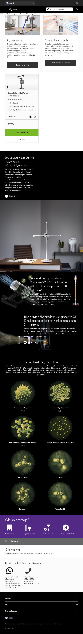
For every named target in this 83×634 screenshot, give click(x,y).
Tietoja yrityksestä (11, 611)
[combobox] (20, 3)
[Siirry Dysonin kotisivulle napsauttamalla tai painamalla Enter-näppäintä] (13, 10)
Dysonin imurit (14, 40)
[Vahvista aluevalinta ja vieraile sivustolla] (77, 3)
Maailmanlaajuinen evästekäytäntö (26, 624)
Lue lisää (22, 139)
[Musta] (30, 116)
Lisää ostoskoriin (22, 132)
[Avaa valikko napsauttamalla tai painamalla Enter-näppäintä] (5, 9)
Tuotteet (8, 598)
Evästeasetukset (41, 624)
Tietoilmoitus (58, 624)
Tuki (6, 605)
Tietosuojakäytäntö (10, 624)
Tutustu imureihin (22, 65)
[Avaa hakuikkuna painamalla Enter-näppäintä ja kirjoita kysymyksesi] (59, 9)
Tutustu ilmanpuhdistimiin (60, 63)
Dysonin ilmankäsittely (56, 40)
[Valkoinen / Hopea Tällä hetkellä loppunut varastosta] (35, 116)
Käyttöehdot (50, 624)
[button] (22, 81)
